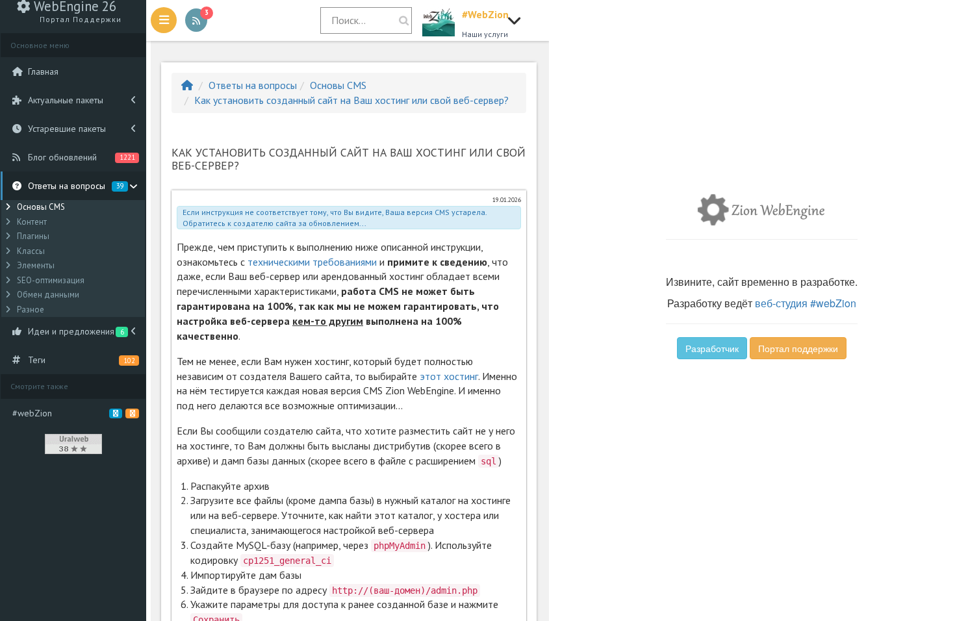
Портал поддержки (798, 348)
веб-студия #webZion (805, 303)
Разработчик (712, 348)
